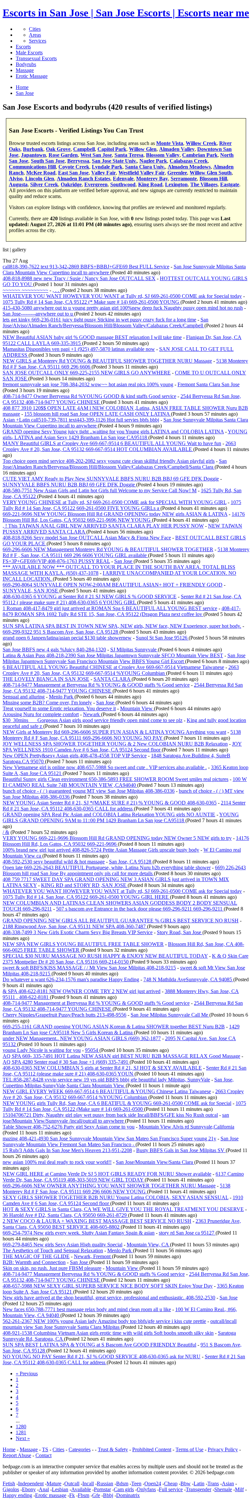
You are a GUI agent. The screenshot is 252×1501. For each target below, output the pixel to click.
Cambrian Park (200, 155)
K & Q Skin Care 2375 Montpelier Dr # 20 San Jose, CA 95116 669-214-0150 (125, 959)
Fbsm (83, 1495)
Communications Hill (32, 167)
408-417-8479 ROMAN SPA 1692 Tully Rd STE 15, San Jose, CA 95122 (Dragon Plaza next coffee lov (122, 611)
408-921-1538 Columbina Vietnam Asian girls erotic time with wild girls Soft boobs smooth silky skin (108, 1333)
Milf (239, 1489)
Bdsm (122, 1483)
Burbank (33, 149)
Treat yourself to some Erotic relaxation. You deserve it (59, 708)
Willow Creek (201, 143)
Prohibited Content (151, 1449)
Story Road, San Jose (179, 932)
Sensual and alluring (24, 696)
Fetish (9, 1483)
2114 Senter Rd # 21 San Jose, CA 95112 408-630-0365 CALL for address (124, 805)
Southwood (123, 184)
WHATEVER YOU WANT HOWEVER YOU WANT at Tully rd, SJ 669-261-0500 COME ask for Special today (122, 296)
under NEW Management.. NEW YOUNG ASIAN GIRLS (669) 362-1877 (82, 1038)
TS (45, 1449)
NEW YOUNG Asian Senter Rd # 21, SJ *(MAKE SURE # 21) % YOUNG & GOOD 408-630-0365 (110, 802)
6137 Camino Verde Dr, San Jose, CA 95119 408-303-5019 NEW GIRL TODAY (123, 1177)
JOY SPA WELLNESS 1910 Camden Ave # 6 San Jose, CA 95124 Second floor (122, 746)
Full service (171, 1489)
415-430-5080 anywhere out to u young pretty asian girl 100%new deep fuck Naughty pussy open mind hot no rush (123, 308)
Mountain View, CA (148, 1244)
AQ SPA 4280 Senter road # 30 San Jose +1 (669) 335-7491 (66, 1062)
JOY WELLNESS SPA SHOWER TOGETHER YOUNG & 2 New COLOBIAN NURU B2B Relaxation (115, 744)
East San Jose (73, 172)
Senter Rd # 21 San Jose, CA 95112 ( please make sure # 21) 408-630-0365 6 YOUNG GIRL (122, 599)
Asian (228, 1483)
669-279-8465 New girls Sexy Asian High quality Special (62, 1244)
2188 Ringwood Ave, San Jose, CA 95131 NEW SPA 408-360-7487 (75, 926)
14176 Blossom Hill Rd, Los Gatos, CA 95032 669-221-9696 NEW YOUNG (124, 517)
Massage (25, 70)
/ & (6, 832)
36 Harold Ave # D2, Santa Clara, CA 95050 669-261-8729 (65, 1215)
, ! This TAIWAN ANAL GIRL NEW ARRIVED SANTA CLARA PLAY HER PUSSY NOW (103, 526)
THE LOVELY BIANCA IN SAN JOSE (46, 679)
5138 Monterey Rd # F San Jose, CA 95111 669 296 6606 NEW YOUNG (116, 1188)
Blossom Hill (213, 178)
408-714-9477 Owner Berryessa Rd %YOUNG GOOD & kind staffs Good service (89, 396)
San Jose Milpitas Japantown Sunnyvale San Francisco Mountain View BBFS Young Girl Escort (124, 658)
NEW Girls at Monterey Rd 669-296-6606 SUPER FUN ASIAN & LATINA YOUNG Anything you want (114, 732)
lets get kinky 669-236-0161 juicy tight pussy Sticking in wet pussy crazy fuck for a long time (99, 319)
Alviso (16, 178)
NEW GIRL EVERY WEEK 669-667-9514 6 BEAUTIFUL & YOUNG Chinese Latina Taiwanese (107, 1091)
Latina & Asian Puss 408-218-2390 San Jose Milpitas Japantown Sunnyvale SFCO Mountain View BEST (113, 655)
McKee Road (40, 172)
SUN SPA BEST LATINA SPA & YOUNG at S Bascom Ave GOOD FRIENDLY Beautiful (99, 1344)
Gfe (96, 1495)
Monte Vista (169, 143)
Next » (23, 1438)
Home (9, 1449)
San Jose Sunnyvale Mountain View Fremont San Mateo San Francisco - (121, 1141)
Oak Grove (58, 149)
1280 (21, 1426)
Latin (199, 1483)
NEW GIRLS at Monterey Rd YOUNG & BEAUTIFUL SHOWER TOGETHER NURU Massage (107, 361)
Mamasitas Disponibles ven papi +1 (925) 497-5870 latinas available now (79, 349)
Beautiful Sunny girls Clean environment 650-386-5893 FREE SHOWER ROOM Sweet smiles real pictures (115, 779)
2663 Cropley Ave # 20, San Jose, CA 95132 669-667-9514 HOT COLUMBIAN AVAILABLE (119, 446)
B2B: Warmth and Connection (34, 1262)
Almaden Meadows (189, 167)
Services (37, 41)
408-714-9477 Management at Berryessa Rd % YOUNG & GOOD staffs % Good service (96, 685)
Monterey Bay (152, 178)
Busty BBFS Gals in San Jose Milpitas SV (181, 1150)
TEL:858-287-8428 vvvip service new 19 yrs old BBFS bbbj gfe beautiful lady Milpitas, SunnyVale (106, 1079)
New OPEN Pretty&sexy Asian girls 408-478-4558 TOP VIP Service (75, 755)
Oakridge (71, 184)
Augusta (18, 184)
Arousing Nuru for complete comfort (41, 714)
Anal (44, 1489)
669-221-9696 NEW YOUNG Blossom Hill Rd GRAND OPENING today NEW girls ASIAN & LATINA (115, 514)
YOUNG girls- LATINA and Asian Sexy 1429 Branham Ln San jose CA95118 (125, 434)
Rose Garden (63, 155)
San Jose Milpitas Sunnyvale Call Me (170, 1015)
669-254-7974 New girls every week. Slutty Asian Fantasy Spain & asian (79, 1233)
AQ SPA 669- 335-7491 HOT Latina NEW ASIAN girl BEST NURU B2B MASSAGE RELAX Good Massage (121, 1056)
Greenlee (177, 172)
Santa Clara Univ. (145, 167)
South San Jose (48, 161)
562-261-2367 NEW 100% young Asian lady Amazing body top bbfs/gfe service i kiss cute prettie (104, 1321)
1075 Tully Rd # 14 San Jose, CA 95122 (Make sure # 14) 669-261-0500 (124, 1106)
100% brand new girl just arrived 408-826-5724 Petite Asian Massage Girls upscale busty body (101, 850)
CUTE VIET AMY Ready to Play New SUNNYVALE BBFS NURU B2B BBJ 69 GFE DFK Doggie (111, 478)
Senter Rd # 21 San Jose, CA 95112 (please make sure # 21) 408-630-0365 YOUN (124, 1070)
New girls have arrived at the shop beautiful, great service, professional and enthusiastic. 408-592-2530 (109, 1297)
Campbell (84, 149)
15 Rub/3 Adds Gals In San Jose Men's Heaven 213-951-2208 (67, 1150)
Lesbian (60, 1489)
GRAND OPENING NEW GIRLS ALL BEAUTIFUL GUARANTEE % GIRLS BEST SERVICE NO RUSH (121, 920)
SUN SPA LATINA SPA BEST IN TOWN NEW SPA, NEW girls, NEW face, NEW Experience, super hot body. (122, 626)
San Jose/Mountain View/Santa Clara (155, 1162)
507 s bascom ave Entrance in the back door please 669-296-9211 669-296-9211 (140, 909)
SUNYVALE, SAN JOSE (31, 590)
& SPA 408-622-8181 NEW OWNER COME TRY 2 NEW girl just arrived (81, 991)
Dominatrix (128, 1495)
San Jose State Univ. (114, 161)
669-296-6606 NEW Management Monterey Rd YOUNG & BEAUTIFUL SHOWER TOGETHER (108, 549)
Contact (43, 1455)
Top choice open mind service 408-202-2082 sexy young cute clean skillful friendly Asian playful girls (109, 461)
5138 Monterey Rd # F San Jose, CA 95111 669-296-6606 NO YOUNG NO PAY (122, 735)
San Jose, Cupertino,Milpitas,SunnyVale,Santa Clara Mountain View (118, 1082)
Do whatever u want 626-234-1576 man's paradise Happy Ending (71, 979)
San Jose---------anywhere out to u (38, 313)
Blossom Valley (162, 155)
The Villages (204, 184)
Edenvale (123, 178)
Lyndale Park (107, 167)
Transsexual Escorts (36, 58)
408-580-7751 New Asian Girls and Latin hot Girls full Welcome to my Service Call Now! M (100, 490)
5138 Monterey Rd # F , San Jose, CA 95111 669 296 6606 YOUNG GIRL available (126, 552)
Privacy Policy (223, 1449)
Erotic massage (50, 1495)
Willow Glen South (211, 172)
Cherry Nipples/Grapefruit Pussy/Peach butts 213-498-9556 (64, 1015)
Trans (213, 1483)
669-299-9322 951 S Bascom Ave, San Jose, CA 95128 (61, 632)
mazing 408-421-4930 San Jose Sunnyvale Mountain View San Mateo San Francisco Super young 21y (109, 1138)
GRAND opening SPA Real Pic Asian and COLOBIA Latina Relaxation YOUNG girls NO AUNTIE (109, 814)
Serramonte (184, 178)
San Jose (124, 561)
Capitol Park (111, 149)
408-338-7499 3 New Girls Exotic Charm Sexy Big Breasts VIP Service (78, 932)
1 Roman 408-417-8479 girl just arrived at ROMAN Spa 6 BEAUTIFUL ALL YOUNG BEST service (110, 608)
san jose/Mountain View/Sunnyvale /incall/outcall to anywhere (116, 1118)
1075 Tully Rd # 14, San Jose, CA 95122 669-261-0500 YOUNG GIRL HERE (86, 897)
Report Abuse (17, 1455)
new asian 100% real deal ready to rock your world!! (57, 1162)
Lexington (176, 184)
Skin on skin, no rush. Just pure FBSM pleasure (52, 1268)
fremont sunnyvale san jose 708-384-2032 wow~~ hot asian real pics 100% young (88, 384)
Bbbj (108, 1495)
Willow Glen (143, 149)
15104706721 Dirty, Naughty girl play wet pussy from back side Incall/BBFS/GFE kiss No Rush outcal (110, 1115)
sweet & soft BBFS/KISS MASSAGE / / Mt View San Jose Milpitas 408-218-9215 (89, 967)
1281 (21, 1432)
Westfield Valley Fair (141, 172)
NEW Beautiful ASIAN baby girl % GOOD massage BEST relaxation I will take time (92, 337)
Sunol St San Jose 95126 (162, 638)
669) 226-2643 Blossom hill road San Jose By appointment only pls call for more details (124, 870)
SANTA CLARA (113, 679)
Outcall (71, 1483)
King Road (150, 184)
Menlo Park (61, 696)
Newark (92, 714)
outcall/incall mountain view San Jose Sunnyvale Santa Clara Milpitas (120, 1324)
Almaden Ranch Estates (83, 178)
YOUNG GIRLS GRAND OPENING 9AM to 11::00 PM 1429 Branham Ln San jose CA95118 (121, 817)
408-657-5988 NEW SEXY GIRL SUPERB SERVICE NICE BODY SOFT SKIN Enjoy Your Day (108, 1286)
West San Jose (96, 155)
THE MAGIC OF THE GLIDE (36, 1256)
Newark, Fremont (93, 1256)
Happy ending (17, 1495)
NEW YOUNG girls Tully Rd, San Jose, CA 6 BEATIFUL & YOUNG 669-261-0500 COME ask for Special (117, 1103)
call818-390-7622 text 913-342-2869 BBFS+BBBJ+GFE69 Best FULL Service (86, 266)
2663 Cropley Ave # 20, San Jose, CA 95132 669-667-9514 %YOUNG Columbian (121, 670)
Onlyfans (146, 1489)
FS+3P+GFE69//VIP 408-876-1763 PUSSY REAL (56, 561)
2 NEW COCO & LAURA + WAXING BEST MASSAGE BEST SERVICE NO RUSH (97, 1221)
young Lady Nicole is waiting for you (42, 1050)
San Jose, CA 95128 (131, 861)
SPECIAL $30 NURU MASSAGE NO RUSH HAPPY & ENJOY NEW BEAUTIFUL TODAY (105, 956)
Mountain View (137, 708)
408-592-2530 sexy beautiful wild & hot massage (54, 861)
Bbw (185, 1483)
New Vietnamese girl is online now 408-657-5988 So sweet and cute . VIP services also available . (105, 767)
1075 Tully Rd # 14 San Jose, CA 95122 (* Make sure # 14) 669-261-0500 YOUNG (91, 302)
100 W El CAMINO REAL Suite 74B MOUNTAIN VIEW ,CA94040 (125, 782)
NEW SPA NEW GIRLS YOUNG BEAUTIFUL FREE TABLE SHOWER (83, 944)
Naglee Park (153, 161)
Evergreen (96, 184)
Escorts (23, 46)
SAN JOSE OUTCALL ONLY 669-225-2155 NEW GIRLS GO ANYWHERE (87, 372)
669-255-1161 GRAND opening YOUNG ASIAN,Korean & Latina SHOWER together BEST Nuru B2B (114, 1026)
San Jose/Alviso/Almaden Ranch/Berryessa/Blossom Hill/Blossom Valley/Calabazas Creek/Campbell (105, 322)
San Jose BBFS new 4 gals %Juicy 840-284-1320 (54, 649)
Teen (136, 1483)
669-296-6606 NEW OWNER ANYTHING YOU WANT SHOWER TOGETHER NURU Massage (109, 1185)
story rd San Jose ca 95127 (187, 1233)
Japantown (33, 155)
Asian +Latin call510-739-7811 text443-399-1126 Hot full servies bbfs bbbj (81, 420)
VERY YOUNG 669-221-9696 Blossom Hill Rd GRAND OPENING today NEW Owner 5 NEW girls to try (117, 838)
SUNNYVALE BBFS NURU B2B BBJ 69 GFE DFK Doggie (69, 484)
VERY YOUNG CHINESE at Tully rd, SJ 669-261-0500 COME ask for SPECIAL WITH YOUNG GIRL (114, 502)
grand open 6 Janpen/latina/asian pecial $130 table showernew (67, 638)
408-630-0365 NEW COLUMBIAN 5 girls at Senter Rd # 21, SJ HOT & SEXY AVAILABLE (102, 1068)
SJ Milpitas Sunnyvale (134, 649)
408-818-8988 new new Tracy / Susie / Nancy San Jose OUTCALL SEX (79, 278)
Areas (35, 35)
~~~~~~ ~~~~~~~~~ (25, 290)
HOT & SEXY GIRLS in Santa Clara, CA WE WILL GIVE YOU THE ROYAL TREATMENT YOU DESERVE (123, 1209)
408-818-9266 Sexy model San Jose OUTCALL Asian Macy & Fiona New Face (87, 537)
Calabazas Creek (189, 161)
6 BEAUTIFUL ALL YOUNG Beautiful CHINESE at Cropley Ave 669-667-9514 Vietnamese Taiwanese (113, 667)
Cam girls (124, 1489)
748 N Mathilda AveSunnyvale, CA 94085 (188, 979)
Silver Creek (44, 184)
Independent (31, 1483)
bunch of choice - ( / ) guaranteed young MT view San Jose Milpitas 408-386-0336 (89, 791)
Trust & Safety (113, 1449)
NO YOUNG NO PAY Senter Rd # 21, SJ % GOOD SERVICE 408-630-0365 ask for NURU (101, 1356)
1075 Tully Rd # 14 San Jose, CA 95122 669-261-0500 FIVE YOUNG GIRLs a (122, 505)
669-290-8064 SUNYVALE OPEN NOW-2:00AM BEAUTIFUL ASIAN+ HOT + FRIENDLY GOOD (112, 585)
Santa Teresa (129, 155)
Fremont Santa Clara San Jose (209, 384)
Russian (105, 1483)
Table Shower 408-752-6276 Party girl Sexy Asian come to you (69, 1127)
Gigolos (11, 1489)
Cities (35, 29)
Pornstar (102, 1489)
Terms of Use (189, 1449)
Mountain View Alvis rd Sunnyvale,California (186, 1127)
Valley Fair (103, 172)
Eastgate (229, 184)
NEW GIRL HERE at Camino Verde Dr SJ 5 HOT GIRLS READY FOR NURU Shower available (107, 1174)
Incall (88, 1483)
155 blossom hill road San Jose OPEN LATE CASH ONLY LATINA (97, 414)
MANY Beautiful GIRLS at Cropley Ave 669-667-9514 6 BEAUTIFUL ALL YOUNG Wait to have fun (112, 443)
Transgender (198, 1489)
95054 (92, 1050)
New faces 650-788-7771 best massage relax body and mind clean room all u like (87, 1309)
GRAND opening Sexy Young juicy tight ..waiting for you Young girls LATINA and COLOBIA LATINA (113, 431)
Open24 (152, 1483)
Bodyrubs (26, 64)
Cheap (171, 1483)
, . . (56, 290)
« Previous (27, 1373)
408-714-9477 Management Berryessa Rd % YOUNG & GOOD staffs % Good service (94, 1274)
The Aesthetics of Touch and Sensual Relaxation (53, 1250)
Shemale (223, 1489)
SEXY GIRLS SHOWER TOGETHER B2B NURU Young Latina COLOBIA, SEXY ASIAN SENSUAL (115, 1197)
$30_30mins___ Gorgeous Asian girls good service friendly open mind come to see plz (92, 720)
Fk (72, 1495)
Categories (80, 1449)
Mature (54, 1483)
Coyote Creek (73, 167)
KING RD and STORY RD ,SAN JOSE (84, 885)
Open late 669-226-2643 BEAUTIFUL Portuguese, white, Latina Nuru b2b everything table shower (107, 867)
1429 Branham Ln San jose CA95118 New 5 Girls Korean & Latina (121, 1029)
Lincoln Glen (39, 178)
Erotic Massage (32, 76)
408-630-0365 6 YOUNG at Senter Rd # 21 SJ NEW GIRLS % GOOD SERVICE (90, 596)
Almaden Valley (177, 149)
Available (81, 1489)
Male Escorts (29, 52)
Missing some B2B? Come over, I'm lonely (47, 702)
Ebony (29, 1489)
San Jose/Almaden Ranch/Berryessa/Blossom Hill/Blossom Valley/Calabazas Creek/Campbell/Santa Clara (115, 464)
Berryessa (78, 161)
